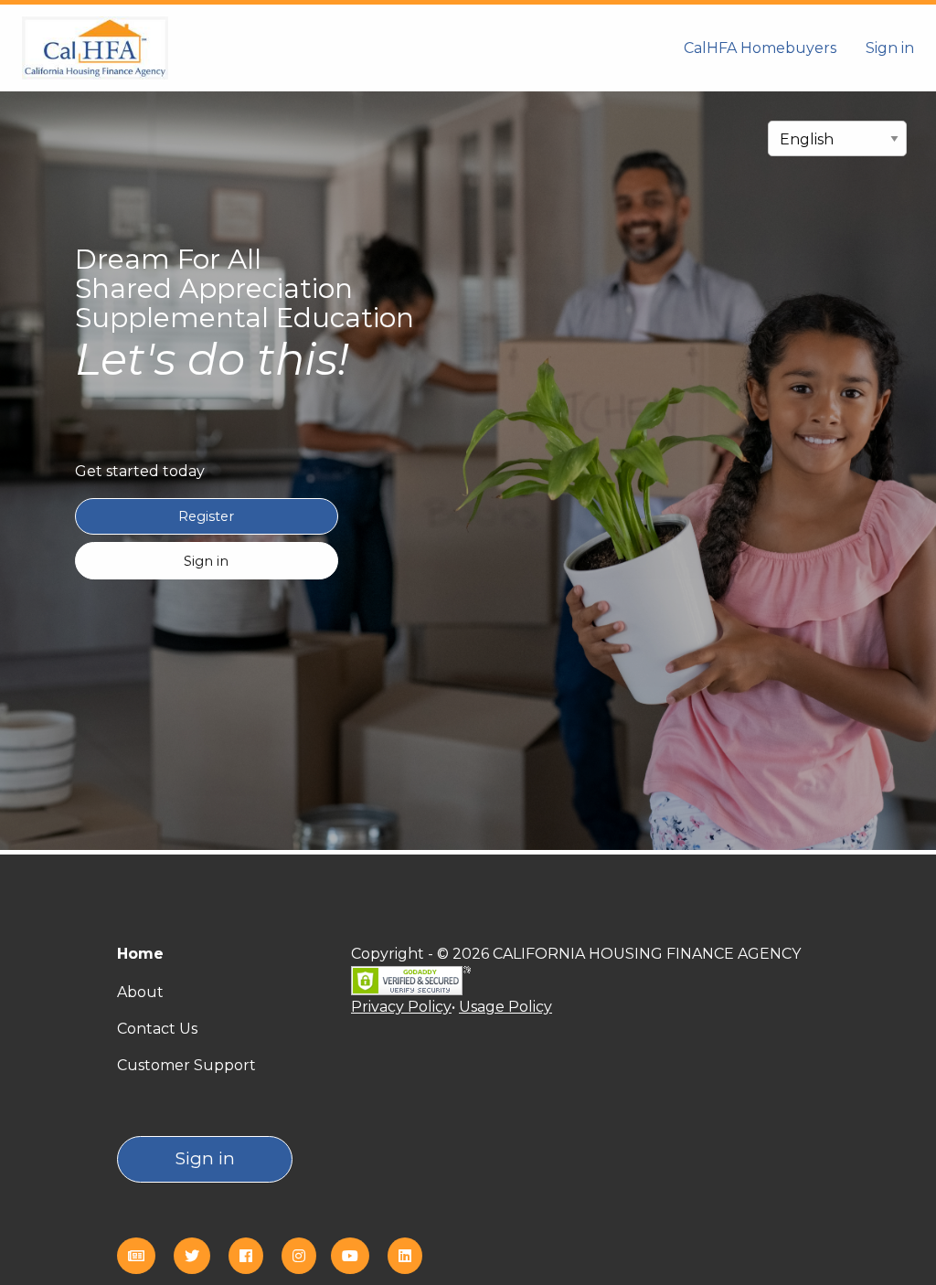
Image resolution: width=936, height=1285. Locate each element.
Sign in (890, 48)
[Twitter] (199, 1256)
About (140, 992)
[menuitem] (760, 47)
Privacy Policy (401, 1006)
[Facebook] (253, 1256)
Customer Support (186, 1065)
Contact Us (157, 1028)
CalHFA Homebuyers (760, 48)
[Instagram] (306, 1256)
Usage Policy (505, 1006)
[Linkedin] (412, 1256)
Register (206, 516)
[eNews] (143, 1256)
